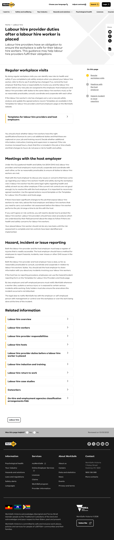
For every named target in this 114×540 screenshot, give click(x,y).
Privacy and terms (67, 486)
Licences (36, 475)
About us (62, 463)
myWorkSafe (37, 463)
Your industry (11, 468)
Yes (30, 432)
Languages (10, 486)
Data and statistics (67, 472)
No (37, 432)
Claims (35, 479)
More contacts (91, 477)
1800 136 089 (91, 472)
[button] (7, 12)
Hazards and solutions (15, 472)
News (61, 477)
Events (62, 481)
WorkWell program (40, 484)
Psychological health (14, 463)
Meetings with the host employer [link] (96, 87)
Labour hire (18, 25)
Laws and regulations (14, 477)
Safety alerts (10, 481)
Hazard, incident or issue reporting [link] (98, 99)
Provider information (41, 488)
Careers (62, 468)
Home (7, 25)
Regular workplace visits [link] (97, 76)
